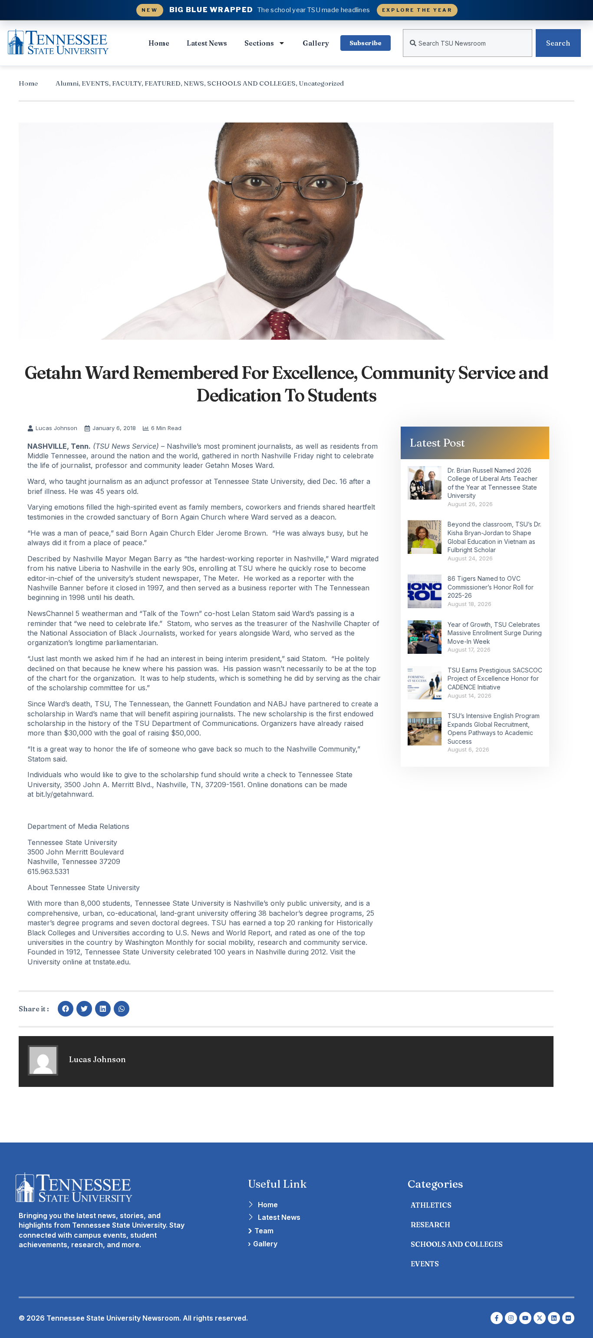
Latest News (207, 43)
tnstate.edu (111, 961)
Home (158, 43)
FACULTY (127, 83)
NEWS (194, 83)
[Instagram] (511, 1318)
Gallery (316, 43)
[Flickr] (568, 1318)
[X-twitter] (540, 1318)
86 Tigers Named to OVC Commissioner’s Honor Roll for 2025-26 (491, 587)
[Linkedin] (554, 1318)
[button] (65, 1009)
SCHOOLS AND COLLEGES (251, 83)
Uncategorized (321, 83)
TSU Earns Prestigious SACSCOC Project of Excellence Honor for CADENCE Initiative (495, 678)
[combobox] (467, 43)
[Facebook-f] (497, 1318)
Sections (259, 43)
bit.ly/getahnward (64, 794)
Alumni (67, 83)
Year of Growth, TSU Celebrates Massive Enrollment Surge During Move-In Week (495, 633)
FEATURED (163, 83)
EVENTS (95, 83)
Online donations (275, 784)
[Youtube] (525, 1318)
